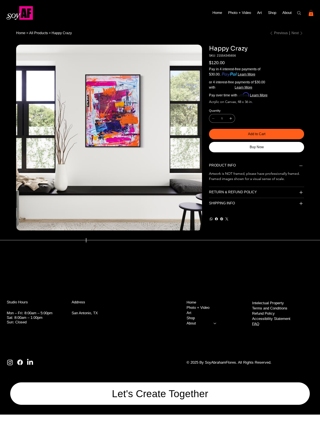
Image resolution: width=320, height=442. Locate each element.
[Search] (299, 13)
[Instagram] (10, 362)
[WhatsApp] (211, 219)
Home (191, 302)
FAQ (255, 324)
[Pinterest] (221, 219)
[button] (287, 13)
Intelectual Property (268, 303)
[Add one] (230, 118)
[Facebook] (216, 219)
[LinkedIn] (30, 362)
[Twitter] (227, 219)
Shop (191, 318)
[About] (215, 323)
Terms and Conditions (269, 308)
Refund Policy (263, 313)
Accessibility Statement (271, 318)
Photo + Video (198, 308)
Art (189, 313)
